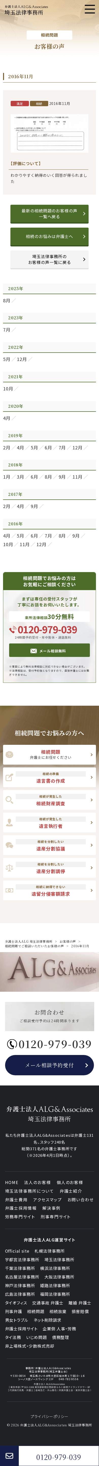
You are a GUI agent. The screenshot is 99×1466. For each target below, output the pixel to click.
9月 (62, 476)
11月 (77, 476)
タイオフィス (16, 1303)
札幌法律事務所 (49, 1251)
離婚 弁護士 (80, 1303)
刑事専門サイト (56, 1216)
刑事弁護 (13, 1311)
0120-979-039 (47, 629)
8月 (7, 300)
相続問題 (35, 1311)
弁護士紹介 (71, 1191)
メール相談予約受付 (49, 1065)
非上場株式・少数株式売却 (30, 1346)
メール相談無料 (52, 650)
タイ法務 (13, 1337)
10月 (8, 388)
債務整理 (60, 1337)
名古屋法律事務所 (22, 1277)
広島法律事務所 (20, 1294)
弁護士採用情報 (21, 1208)
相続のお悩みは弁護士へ (49, 236)
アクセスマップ (47, 1199)
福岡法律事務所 (55, 1294)
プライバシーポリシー (49, 1416)
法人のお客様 (37, 1182)
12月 (22, 359)
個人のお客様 (70, 1182)
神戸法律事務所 (20, 1285)
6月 (48, 447)
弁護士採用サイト (21, 1329)
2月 (7, 447)
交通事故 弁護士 (47, 1303)
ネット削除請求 (47, 1320)
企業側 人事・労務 (59, 1329)
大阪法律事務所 (59, 1277)
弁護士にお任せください (51, 754)
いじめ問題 (36, 1337)
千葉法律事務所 (20, 1268)
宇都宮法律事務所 (22, 1259)
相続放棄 (58, 1311)
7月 (7, 329)
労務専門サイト (20, 1216)
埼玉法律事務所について (29, 1191)
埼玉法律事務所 (59, 1259)
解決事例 (51, 1208)
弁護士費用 (16, 1199)
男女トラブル (16, 1320)
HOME (12, 1182)
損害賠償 (80, 1311)
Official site (17, 1251)
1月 (7, 476)
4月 (7, 418)
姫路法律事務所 (55, 1285)
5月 (7, 359)
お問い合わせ (81, 1199)
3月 (20, 476)
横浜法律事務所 (55, 1268)
